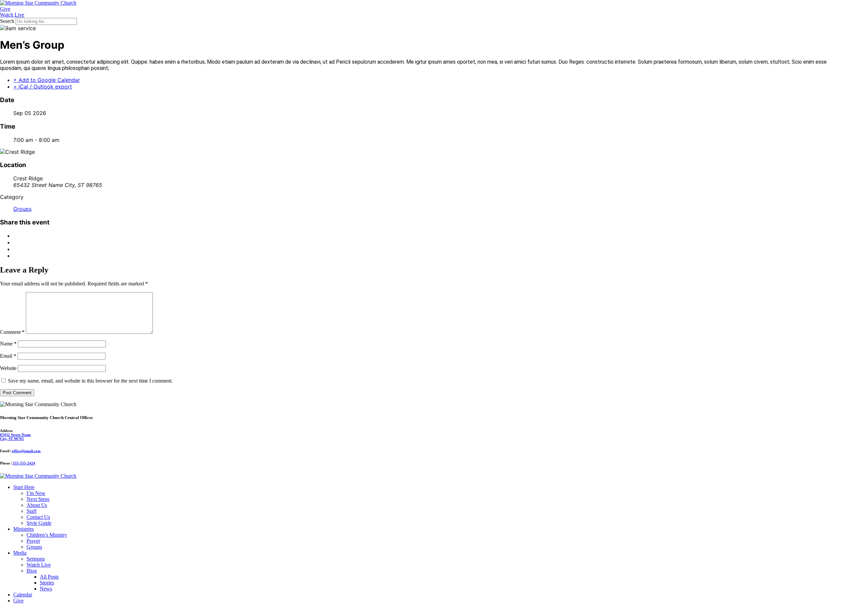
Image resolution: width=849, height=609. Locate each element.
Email (8, 356)
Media (20, 553)
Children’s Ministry (47, 535)
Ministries (23, 529)
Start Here (23, 487)
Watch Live (39, 565)
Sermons (36, 559)
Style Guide (39, 523)
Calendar (22, 594)
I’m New (36, 493)
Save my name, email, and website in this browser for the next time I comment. (90, 381)
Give (18, 600)
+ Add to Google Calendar (46, 80)
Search (7, 21)
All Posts (49, 576)
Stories (47, 582)
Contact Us (38, 517)
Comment (12, 332)
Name (8, 343)
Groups (22, 209)
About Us (37, 505)
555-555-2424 (24, 463)
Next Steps (38, 499)
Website (8, 368)
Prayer (33, 541)
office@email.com (26, 451)
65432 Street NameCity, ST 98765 (15, 437)
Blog (32, 571)
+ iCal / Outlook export (42, 86)
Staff (31, 511)
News (46, 588)
